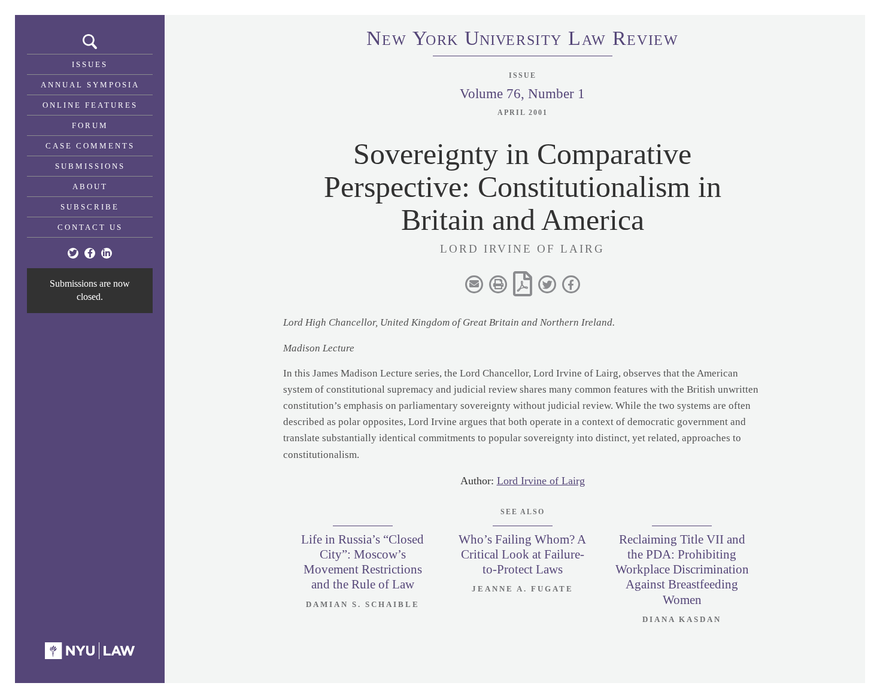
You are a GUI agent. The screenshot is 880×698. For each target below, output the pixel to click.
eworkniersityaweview (522, 40)
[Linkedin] (106, 253)
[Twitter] (73, 253)
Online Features (90, 105)
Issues (90, 64)
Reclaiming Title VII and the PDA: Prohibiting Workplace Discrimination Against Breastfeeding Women (682, 569)
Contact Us (90, 227)
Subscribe (89, 206)
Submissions (90, 166)
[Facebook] (89, 253)
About (90, 186)
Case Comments (90, 145)
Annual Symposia (90, 84)
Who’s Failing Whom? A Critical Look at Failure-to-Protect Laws (522, 554)
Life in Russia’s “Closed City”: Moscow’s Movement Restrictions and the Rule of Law (362, 562)
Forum (90, 125)
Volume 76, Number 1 (522, 93)
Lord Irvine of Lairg (541, 481)
